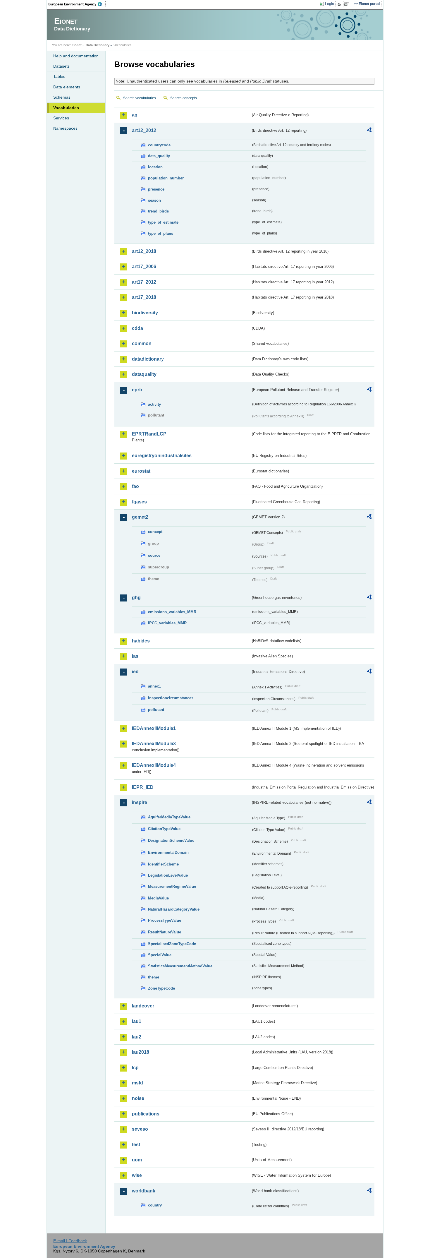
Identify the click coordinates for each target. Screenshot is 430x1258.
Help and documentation (76, 56)
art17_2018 (144, 297)
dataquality (144, 374)
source (154, 555)
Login (329, 4)
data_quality (159, 156)
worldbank (143, 1190)
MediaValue (158, 898)
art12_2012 (144, 130)
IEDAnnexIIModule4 (154, 765)
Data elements (66, 87)
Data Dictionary (97, 45)
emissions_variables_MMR (172, 612)
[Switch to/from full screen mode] (347, 4)
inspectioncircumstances (170, 698)
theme (153, 977)
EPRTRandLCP (149, 433)
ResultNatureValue (164, 932)
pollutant (156, 709)
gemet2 (140, 517)
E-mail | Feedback (70, 1240)
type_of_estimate (163, 222)
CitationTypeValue (164, 829)
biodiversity (145, 312)
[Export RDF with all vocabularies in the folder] (369, 130)
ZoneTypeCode (161, 988)
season (154, 200)
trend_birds (158, 211)
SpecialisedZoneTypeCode (172, 944)
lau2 (136, 1036)
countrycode (159, 145)
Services (61, 118)
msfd (137, 1082)
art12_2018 (144, 251)
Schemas (61, 97)
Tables (59, 76)
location (155, 167)
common (142, 343)
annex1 (154, 686)
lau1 (136, 1021)
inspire (139, 802)
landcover (143, 1005)
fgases (139, 501)
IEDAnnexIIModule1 (154, 728)
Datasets (61, 66)
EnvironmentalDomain (168, 852)
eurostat (141, 471)
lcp (135, 1067)
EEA (77, 4)
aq (134, 114)
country (155, 1205)
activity (154, 404)
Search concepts (183, 98)
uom (137, 1159)
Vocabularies (66, 107)
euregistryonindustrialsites (162, 455)
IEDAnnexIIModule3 (154, 743)
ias (135, 656)
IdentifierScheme (163, 864)
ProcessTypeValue (164, 920)
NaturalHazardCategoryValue (173, 909)
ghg (136, 597)
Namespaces (65, 128)
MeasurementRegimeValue (172, 886)
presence (156, 189)
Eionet (77, 45)
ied (135, 671)
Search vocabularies (139, 98)
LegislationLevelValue (168, 875)
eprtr (137, 389)
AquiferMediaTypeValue (169, 817)
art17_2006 (144, 266)
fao (135, 486)
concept (155, 531)
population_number (166, 178)
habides (141, 640)
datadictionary (148, 359)
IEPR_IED (143, 787)
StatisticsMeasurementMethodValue (180, 966)
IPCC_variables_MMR (167, 623)
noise (138, 1098)
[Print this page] (340, 4)
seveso (140, 1129)
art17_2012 (144, 282)
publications (145, 1113)
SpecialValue (159, 955)
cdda (137, 328)
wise (137, 1175)
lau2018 (140, 1052)
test (136, 1144)
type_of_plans (160, 233)
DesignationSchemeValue (171, 840)
